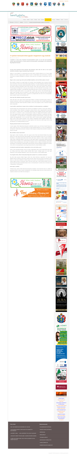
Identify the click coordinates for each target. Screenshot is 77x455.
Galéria (62, 19)
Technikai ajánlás (44, 437)
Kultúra (32, 19)
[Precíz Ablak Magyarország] (31, 38)
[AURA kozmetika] (61, 299)
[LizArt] (61, 334)
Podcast (58, 19)
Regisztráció (66, 1)
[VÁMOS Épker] (61, 67)
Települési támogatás (61, 414)
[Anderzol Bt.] (31, 30)
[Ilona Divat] (31, 46)
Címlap (24, 19)
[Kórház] (61, 148)
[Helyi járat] (61, 375)
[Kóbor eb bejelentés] (61, 232)
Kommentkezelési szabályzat (46, 445)
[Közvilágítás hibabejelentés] (61, 225)
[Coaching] (61, 213)
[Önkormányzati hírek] (61, 318)
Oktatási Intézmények (61, 408)
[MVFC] (61, 250)
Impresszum (42, 432)
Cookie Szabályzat (44, 442)
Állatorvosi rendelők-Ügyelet (61, 405)
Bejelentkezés (61, 1)
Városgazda (61, 419)
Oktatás (35, 19)
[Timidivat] (31, 192)
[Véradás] (61, 239)
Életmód (42, 19)
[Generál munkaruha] (61, 89)
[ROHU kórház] (61, 190)
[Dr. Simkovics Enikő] (61, 281)
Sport (39, 19)
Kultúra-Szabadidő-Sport (61, 409)
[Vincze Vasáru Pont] (61, 118)
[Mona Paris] (61, 133)
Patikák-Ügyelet (61, 398)
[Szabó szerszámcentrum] (61, 163)
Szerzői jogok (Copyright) (46, 429)
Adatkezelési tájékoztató (45, 439)
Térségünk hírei (48, 19)
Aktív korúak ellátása (61, 415)
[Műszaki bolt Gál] (61, 105)
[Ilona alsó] (31, 182)
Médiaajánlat (43, 434)
